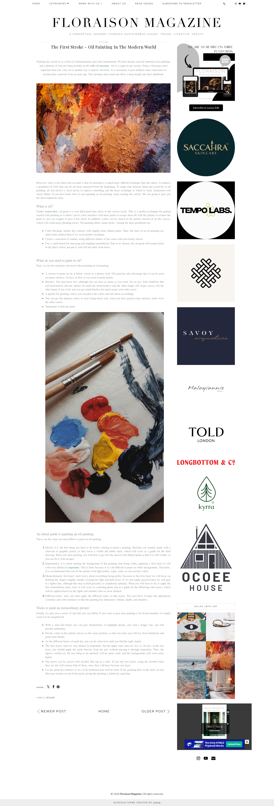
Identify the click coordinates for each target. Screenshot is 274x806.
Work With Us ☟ (90, 3)
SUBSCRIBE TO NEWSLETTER (181, 3)
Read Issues (144, 3)
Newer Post (53, 711)
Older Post (154, 711)
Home (36, 3)
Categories (57, 3)
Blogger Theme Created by (137, 802)
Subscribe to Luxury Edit (206, 107)
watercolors (51, 211)
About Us (119, 3)
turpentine (73, 567)
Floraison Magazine (137, 23)
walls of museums (99, 65)
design (50, 697)
